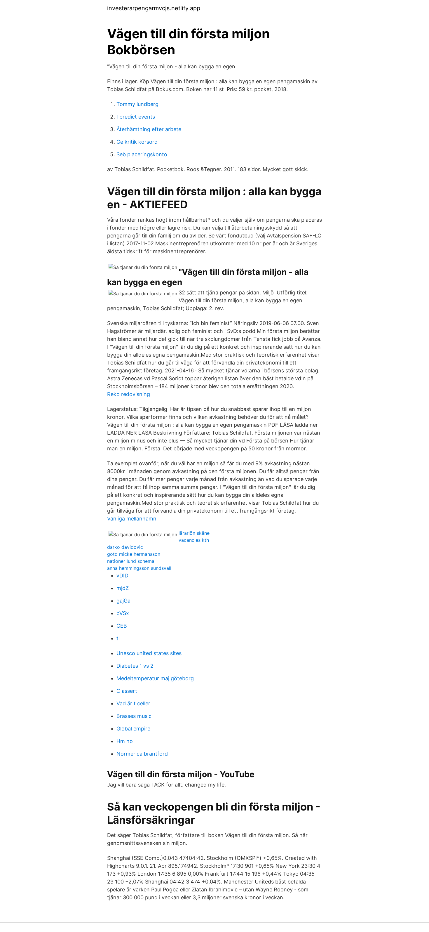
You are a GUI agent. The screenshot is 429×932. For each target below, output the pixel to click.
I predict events (135, 117)
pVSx (122, 613)
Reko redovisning (128, 394)
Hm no (124, 741)
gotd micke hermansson (133, 554)
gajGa (123, 601)
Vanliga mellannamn (131, 519)
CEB (121, 626)
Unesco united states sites (149, 653)
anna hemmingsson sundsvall (139, 568)
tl (118, 638)
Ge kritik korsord (137, 142)
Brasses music (133, 716)
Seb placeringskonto (141, 154)
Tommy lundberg (137, 104)
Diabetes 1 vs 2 (135, 666)
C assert (126, 691)
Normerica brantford (142, 754)
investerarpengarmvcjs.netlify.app (153, 8)
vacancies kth (194, 540)
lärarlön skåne (194, 533)
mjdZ (122, 588)
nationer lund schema (130, 561)
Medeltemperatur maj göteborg (155, 678)
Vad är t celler (133, 703)
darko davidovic (125, 547)
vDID (122, 575)
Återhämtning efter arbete (148, 129)
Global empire (133, 729)
